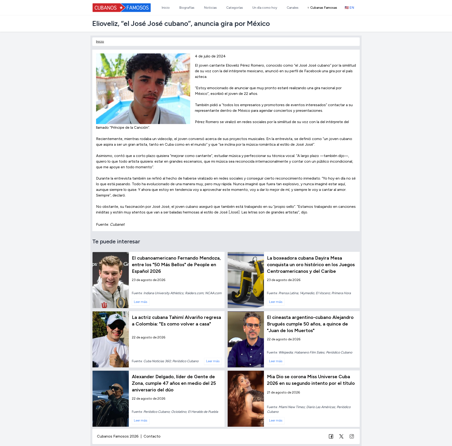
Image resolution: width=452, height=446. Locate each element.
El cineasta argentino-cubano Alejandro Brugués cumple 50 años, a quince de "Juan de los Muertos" (310, 323)
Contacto (152, 436)
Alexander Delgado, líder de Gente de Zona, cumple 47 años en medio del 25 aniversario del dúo (174, 383)
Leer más (140, 302)
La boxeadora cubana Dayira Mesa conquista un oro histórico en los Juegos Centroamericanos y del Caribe (311, 264)
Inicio (100, 42)
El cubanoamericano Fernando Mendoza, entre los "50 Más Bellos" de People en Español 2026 (176, 264)
